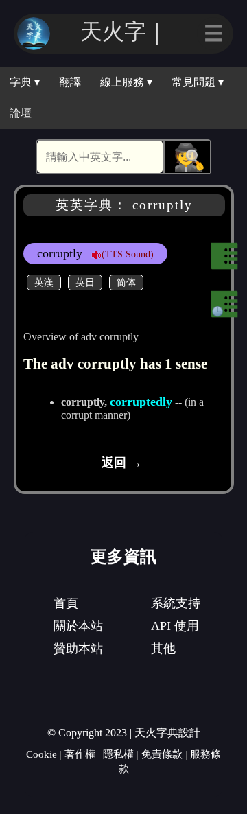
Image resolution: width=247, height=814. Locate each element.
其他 (163, 648)
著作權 (79, 754)
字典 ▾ (25, 82)
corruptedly (141, 401)
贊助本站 (78, 648)
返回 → (122, 462)
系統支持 (175, 603)
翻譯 (70, 82)
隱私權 (118, 754)
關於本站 (78, 626)
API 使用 (175, 626)
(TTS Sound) (128, 253)
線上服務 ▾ (126, 82)
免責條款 (162, 754)
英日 (85, 282)
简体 (126, 282)
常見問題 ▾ (198, 82)
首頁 (66, 603)
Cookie (41, 754)
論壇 (21, 113)
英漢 (44, 282)
